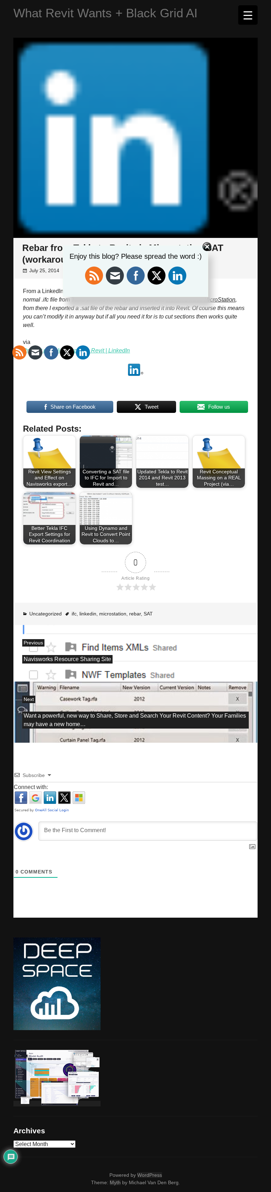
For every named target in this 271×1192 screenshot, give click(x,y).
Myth (115, 1182)
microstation (112, 614)
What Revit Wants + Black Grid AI (105, 13)
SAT (148, 614)
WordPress (149, 1175)
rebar (135, 614)
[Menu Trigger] (248, 15)
